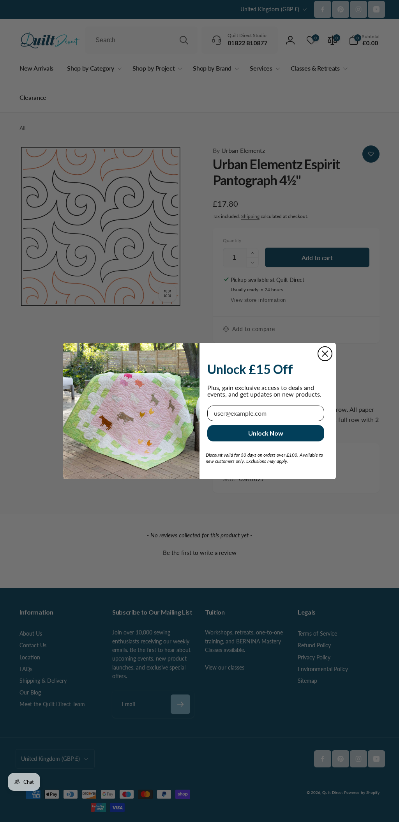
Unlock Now (265, 433)
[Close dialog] (325, 354)
